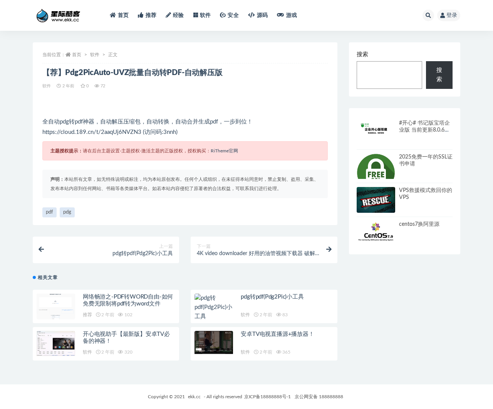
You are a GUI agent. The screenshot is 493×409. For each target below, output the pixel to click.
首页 (123, 15)
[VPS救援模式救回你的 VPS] (376, 201)
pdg (67, 212)
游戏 (291, 15)
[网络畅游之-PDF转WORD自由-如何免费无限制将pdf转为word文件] (56, 309)
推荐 (151, 15)
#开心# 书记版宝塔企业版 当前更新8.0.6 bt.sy (424, 130)
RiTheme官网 (224, 151)
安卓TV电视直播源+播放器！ (277, 334)
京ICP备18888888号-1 (267, 396)
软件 (205, 15)
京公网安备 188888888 (319, 396)
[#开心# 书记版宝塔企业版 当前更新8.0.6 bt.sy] (376, 130)
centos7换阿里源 (419, 224)
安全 (233, 15)
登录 (451, 15)
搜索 (362, 54)
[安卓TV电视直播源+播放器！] (214, 342)
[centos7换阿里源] (376, 232)
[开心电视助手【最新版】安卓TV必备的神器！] (56, 343)
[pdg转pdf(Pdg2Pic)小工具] (214, 307)
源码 (262, 15)
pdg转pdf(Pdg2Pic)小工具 (272, 297)
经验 (178, 15)
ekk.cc (194, 396)
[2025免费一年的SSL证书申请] (376, 173)
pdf (49, 212)
